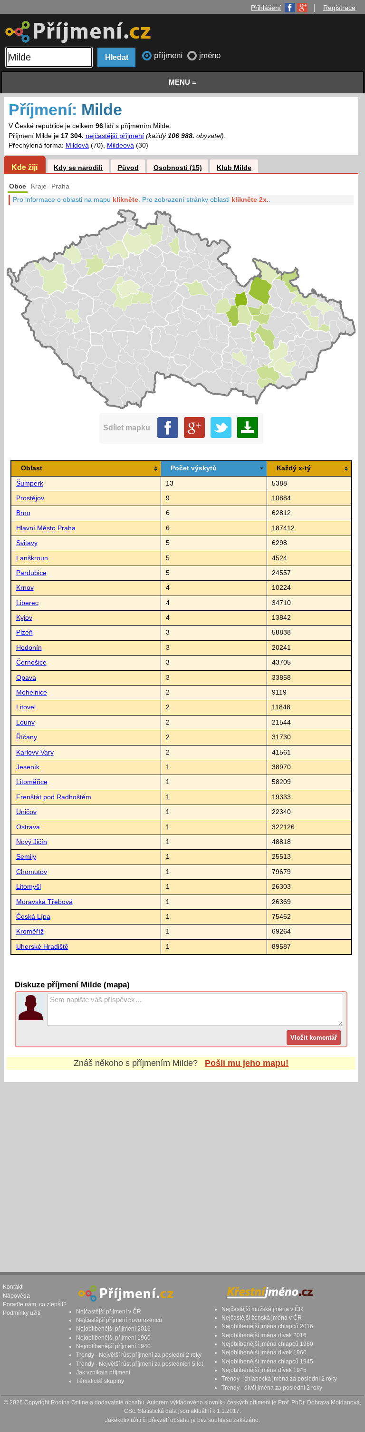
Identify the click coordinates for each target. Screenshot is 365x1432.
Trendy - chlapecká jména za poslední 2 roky (279, 1378)
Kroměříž (30, 931)
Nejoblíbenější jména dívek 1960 (264, 1352)
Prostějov (30, 498)
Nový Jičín (31, 841)
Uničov (26, 811)
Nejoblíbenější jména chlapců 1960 (267, 1344)
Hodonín (29, 647)
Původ (128, 167)
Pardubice (31, 573)
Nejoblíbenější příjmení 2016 (113, 1328)
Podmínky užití (21, 1313)
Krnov (25, 587)
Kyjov (24, 617)
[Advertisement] (181, 1167)
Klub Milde (234, 167)
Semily (26, 856)
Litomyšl (28, 886)
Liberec (27, 603)
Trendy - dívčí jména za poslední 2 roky (271, 1387)
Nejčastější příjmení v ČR (108, 1311)
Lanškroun (32, 558)
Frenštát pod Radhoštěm (53, 797)
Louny (25, 722)
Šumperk (29, 483)
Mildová (77, 145)
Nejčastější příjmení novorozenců (119, 1320)
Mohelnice (31, 692)
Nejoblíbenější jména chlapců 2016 (267, 1326)
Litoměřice (32, 782)
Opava (26, 677)
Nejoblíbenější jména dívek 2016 (264, 1335)
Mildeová (120, 145)
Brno (23, 513)
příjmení (169, 55)
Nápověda (16, 1296)
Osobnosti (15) (178, 167)
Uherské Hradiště (42, 946)
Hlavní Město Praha (46, 528)
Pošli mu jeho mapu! (246, 1063)
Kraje (39, 186)
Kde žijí (24, 167)
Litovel (26, 707)
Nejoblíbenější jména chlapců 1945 (267, 1361)
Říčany (26, 737)
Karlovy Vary (35, 752)
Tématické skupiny (100, 1381)
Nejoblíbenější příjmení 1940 (113, 1346)
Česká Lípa (33, 916)
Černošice (31, 662)
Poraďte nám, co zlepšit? (35, 1304)
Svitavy (27, 543)
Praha (60, 186)
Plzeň (24, 632)
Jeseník (27, 767)
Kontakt (12, 1286)
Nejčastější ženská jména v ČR (261, 1317)
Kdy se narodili (78, 167)
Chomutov (31, 871)
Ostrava (28, 827)
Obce (17, 186)
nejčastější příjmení (115, 135)
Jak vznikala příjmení (103, 1372)
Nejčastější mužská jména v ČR (262, 1309)
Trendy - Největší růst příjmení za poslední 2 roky (139, 1355)
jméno (210, 55)
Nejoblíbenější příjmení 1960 (113, 1337)
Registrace (339, 7)
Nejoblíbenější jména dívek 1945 (264, 1370)
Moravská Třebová (44, 901)
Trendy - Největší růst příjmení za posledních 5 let (139, 1364)
